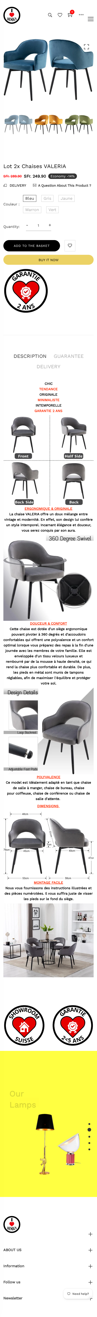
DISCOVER (24, 1112)
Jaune (66, 198)
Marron (32, 209)
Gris (47, 198)
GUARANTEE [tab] (69, 356)
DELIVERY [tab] (48, 366)
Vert (52, 209)
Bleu (29, 198)
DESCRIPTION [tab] (30, 356)
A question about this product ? (64, 185)
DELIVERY (17, 185)
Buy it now (48, 260)
